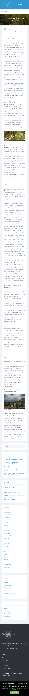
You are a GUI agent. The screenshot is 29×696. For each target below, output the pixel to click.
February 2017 (7, 559)
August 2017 (7, 546)
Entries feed (6, 611)
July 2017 (6, 549)
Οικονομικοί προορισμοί (10, 593)
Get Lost (6, 582)
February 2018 (7, 530)
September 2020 (8, 517)
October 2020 (7, 514)
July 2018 (6, 522)
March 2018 (6, 528)
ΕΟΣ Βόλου (9, 409)
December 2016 (7, 564)
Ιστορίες (6, 590)
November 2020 (7, 512)
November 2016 (7, 567)
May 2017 (6, 554)
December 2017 (7, 535)
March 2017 (6, 556)
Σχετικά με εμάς (6, 668)
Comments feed (7, 613)
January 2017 (7, 562)
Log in (5, 608)
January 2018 (7, 533)
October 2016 (7, 569)
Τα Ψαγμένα (7, 595)
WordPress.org (7, 616)
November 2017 (7, 538)
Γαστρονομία (7, 587)
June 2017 (6, 551)
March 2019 (6, 520)
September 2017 (7, 543)
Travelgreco (20, 5)
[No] (27, 689)
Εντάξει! (14, 692)
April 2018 (6, 525)
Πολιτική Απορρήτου (7, 657)
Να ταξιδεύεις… (8, 466)
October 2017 (7, 541)
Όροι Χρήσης (5, 660)
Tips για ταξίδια (8, 585)
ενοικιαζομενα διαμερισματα (17, 495)
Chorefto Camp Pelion (14, 492)
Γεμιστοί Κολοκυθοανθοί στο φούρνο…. (13, 459)
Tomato (12, 487)
